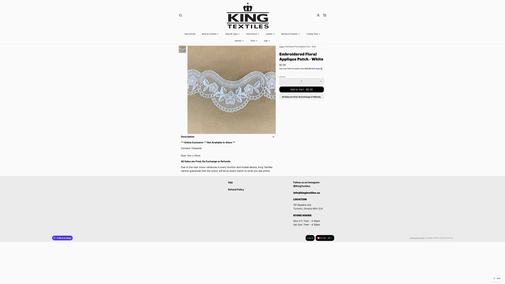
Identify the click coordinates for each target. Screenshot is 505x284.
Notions (238, 41)
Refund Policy (236, 189)
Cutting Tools (312, 34)
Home (281, 47)
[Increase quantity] (321, 81)
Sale (266, 41)
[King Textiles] (248, 15)
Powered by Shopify (417, 238)
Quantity (282, 77)
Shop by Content (209, 34)
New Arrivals (190, 34)
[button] (301, 89)
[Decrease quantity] (282, 81)
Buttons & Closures (289, 34)
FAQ (230, 182)
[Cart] (323, 15)
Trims (252, 41)
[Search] (180, 15)
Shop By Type (231, 34)
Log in (310, 238)
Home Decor (251, 34)
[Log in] (317, 15)
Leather (269, 34)
